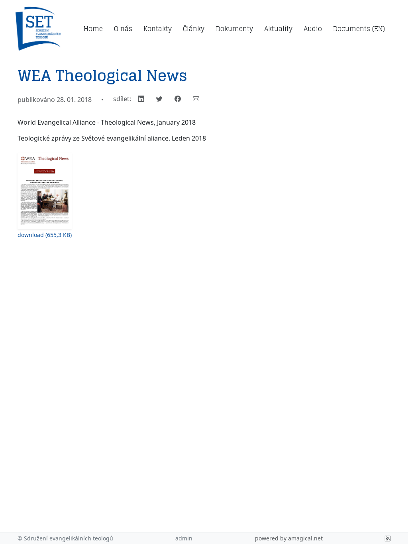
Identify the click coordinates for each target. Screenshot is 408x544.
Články (193, 28)
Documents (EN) (359, 28)
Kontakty (157, 28)
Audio (313, 28)
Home (93, 28)
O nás (123, 28)
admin (183, 538)
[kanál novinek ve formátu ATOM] (387, 538)
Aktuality (278, 28)
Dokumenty (234, 28)
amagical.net (305, 538)
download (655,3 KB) (45, 235)
